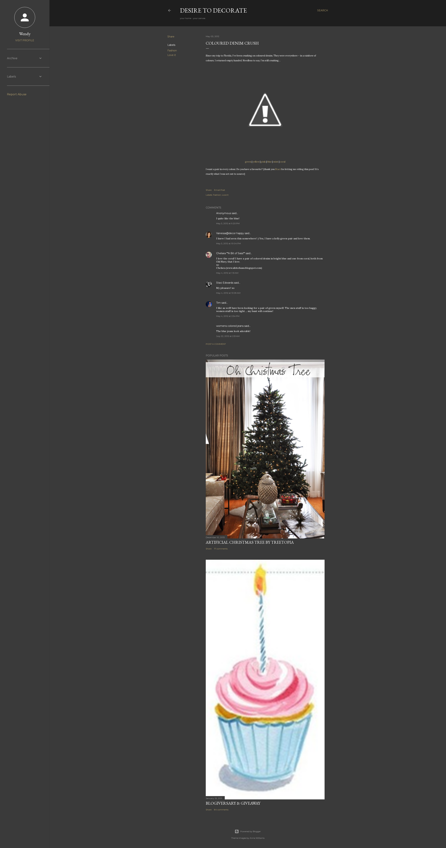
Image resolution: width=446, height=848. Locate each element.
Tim (218, 302)
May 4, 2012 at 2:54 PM (227, 316)
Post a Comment (216, 344)
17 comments (221, 548)
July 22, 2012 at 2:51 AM (228, 336)
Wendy (24, 33)
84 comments (221, 809)
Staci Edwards (224, 282)
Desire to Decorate (213, 10)
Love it (171, 55)
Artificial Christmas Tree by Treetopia (250, 542)
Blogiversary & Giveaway (233, 803)
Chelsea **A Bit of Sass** (230, 253)
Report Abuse (16, 94)
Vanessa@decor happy (230, 233)
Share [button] (170, 36)
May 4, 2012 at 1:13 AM (227, 273)
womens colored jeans (230, 325)
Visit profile (24, 40)
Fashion (172, 50)
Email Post (219, 190)
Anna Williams (257, 838)
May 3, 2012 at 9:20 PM (228, 223)
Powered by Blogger (250, 831)
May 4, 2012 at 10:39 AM (228, 293)
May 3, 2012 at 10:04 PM (228, 243)
